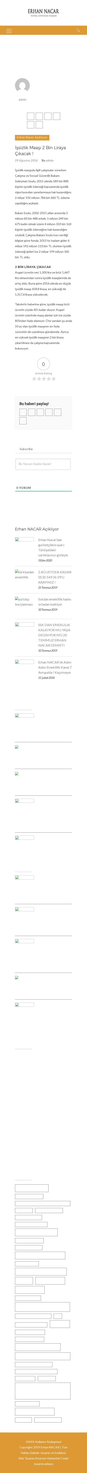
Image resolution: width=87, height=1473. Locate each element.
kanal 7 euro (50, 1280)
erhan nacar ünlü (27, 1263)
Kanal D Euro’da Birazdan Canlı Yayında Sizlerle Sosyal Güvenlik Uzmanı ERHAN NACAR (50, 1018)
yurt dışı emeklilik (27, 1403)
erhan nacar (24, 1210)
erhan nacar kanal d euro (31, 1224)
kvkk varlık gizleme (28, 1298)
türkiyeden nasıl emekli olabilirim (36, 1371)
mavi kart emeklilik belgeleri (33, 1316)
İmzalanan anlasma (48, 1419)
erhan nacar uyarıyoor (29, 1240)
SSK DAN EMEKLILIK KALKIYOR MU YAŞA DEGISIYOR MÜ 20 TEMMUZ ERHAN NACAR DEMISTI (54, 635)
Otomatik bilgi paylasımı (31, 1324)
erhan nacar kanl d (36, 1232)
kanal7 (24, 1280)
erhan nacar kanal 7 (28, 1217)
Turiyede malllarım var (30, 1332)
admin (22, 99)
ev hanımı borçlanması (41, 1271)
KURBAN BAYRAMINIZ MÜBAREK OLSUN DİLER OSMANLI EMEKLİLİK (52, 951)
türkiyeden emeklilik (38, 1347)
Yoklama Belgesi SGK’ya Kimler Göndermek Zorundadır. (51, 917)
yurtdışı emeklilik (35, 1411)
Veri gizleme (47, 1378)
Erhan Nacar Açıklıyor (32, 137)
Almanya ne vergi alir (29, 1196)
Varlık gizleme (25, 1378)
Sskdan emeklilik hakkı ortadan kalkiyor (54, 601)
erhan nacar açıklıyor (49, 1210)
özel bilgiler (23, 1419)
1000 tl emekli (32, 1188)
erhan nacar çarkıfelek (40, 1255)
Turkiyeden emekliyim (29, 1339)
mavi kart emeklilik (42, 1306)
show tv (60, 1324)
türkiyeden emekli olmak (42, 1356)
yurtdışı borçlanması (34, 1391)
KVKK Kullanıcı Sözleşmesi (43, 1442)
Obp (58, 1316)
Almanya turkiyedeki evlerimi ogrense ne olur (42, 1203)
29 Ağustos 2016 (26, 160)
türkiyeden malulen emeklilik (33, 1364)
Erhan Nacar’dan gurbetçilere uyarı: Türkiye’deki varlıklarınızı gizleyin (53, 547)
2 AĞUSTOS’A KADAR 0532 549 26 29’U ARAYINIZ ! (54, 577)
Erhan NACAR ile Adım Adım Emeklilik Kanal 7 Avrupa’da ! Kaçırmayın (55, 667)
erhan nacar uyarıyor (29, 1247)
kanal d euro (30, 1289)
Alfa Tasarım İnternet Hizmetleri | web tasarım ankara (43, 1461)
